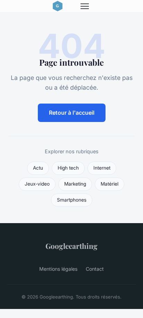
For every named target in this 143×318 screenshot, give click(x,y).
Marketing (75, 184)
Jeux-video (37, 184)
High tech (68, 168)
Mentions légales (58, 269)
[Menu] (85, 6)
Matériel (109, 184)
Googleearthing (71, 246)
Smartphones (71, 200)
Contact (95, 269)
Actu (38, 168)
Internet (101, 168)
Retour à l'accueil (71, 112)
